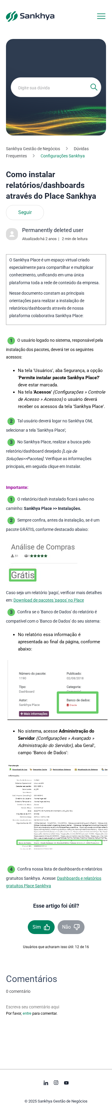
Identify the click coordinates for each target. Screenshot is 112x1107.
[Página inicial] (30, 16)
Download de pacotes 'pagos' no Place (48, 600)
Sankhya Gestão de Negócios (33, 148)
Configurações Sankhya (63, 155)
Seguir (25, 212)
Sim (37, 927)
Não (66, 927)
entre (27, 1013)
